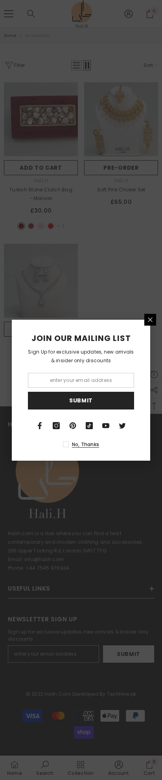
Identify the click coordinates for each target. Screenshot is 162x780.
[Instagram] (56, 425)
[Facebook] (39, 425)
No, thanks (85, 444)
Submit (81, 400)
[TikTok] (89, 425)
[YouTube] (106, 425)
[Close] (150, 320)
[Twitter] (122, 425)
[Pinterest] (72, 425)
